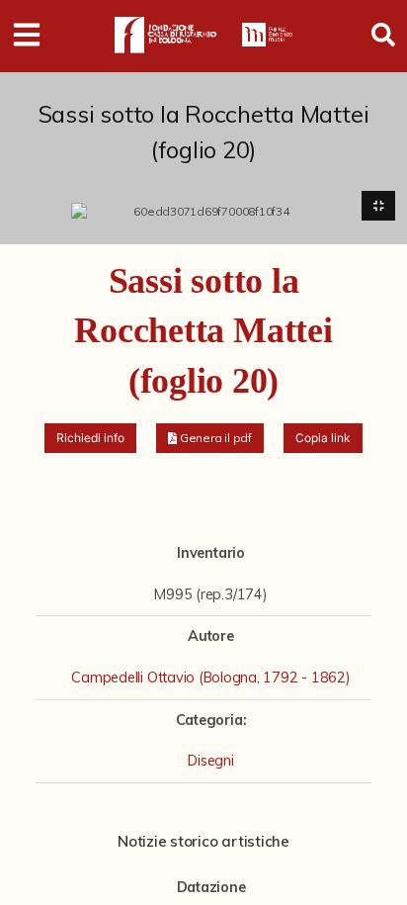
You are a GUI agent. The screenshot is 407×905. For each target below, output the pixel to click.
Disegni (210, 760)
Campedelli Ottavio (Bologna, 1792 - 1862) (210, 677)
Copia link (323, 437)
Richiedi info (90, 437)
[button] (210, 438)
